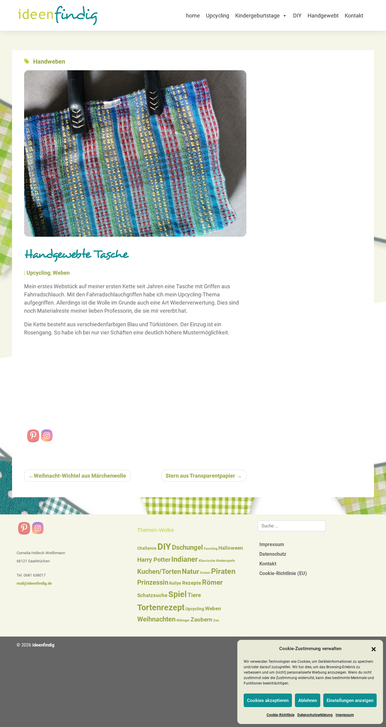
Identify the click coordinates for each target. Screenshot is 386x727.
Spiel (177, 594)
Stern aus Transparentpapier (200, 476)
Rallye (175, 583)
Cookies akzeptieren (268, 700)
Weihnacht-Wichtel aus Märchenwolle (80, 476)
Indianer (184, 559)
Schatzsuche (152, 595)
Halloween (230, 548)
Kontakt (354, 15)
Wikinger (183, 620)
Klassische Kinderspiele (217, 561)
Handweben (49, 61)
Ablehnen (307, 700)
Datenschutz (272, 554)
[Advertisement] (135, 384)
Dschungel (187, 547)
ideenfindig (43, 645)
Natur (190, 571)
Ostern (205, 573)
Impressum (345, 715)
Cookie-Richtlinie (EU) (283, 573)
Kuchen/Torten (159, 571)
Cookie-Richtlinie (280, 715)
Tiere (194, 595)
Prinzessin (152, 582)
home (193, 15)
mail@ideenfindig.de (34, 583)
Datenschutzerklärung (315, 715)
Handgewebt (323, 15)
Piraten (223, 571)
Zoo (216, 620)
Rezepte (191, 583)
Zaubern (201, 619)
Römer (212, 582)
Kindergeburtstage (257, 15)
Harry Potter (153, 559)
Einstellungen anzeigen (350, 700)
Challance (147, 548)
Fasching (210, 549)
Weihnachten (156, 619)
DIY (297, 15)
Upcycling (217, 15)
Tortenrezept (161, 607)
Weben (61, 273)
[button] (374, 649)
